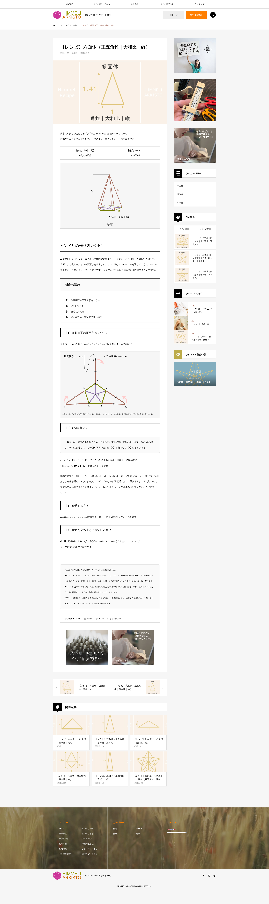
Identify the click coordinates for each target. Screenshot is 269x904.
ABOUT (69, 4)
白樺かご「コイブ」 (90, 854)
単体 (104, 619)
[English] (168, 829)
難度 (115, 833)
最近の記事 (184, 229)
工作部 (180, 186)
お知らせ (63, 844)
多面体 (114, 619)
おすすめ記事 (205, 229)
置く (120, 619)
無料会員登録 (196, 15)
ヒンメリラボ (167, 4)
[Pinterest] (214, 875)
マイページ (87, 839)
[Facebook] (203, 875)
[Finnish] (171, 829)
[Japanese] (174, 829)
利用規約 (63, 849)
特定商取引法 (88, 844)
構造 (115, 828)
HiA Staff (76, 619)
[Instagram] (208, 875)
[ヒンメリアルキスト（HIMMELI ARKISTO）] (67, 15)
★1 (100, 619)
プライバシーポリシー (91, 849)
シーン (139, 828)
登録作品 (134, 4)
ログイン (174, 15)
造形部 (74, 53)
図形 (138, 833)
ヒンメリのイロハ (102, 4)
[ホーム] (54, 25)
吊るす (109, 619)
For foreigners (65, 854)
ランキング (199, 4)
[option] (195, 374)
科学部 (180, 203)
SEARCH (213, 15)
